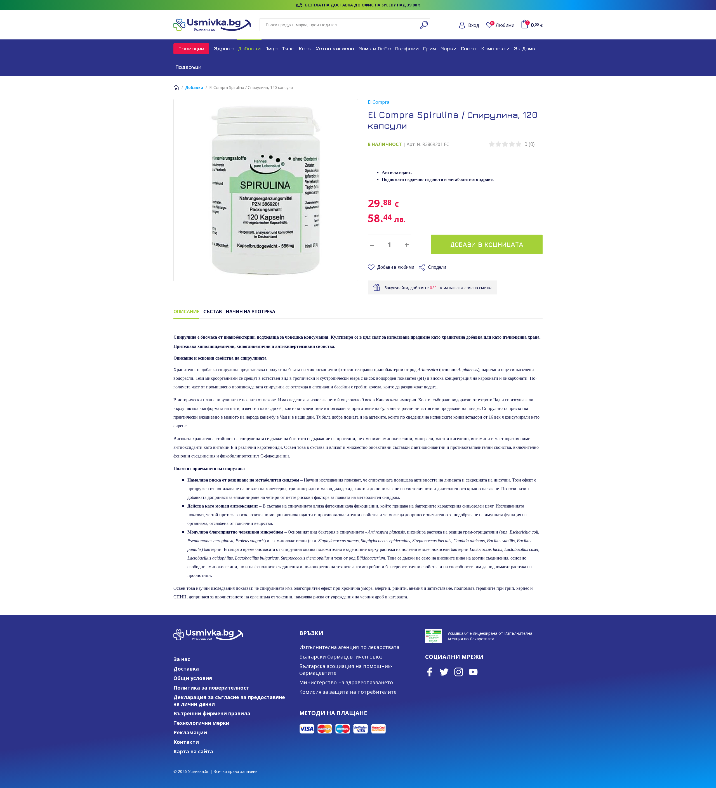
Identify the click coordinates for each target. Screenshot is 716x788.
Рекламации (190, 732)
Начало (176, 87)
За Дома (524, 48)
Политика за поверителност (211, 687)
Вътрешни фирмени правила (211, 713)
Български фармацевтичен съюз (341, 656)
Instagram (458, 671)
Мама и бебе (375, 48)
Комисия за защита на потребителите (348, 691)
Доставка (186, 668)
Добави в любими (395, 267)
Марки (448, 48)
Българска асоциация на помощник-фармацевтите (345, 669)
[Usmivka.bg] (212, 24)
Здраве (224, 48)
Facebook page (429, 671)
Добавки (249, 48)
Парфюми (407, 48)
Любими (502, 25)
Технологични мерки (201, 722)
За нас (181, 659)
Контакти (186, 742)
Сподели (437, 267)
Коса (305, 48)
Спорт (469, 48)
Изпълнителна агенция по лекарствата (349, 647)
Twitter (444, 671)
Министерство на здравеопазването (346, 682)
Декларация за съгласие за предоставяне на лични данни (229, 700)
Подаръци (188, 67)
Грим (429, 48)
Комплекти (495, 48)
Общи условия (192, 678)
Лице (271, 48)
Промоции (191, 48)
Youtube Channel (473, 671)
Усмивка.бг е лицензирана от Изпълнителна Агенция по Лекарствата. (489, 636)
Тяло (288, 48)
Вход (473, 25)
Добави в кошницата (486, 244)
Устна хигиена (335, 48)
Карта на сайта (193, 751)
